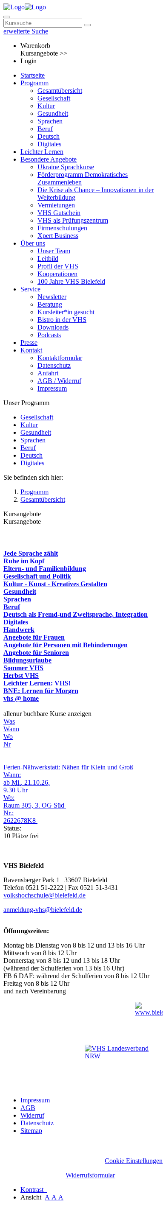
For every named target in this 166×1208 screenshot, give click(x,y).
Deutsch (48, 136)
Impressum (52, 388)
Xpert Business (57, 235)
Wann (11, 729)
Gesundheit (52, 113)
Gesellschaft (53, 98)
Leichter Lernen (41, 151)
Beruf (45, 128)
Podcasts (49, 334)
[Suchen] (87, 25)
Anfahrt (47, 373)
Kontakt (31, 350)
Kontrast (33, 1189)
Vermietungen (56, 205)
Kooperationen (57, 273)
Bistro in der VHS (61, 319)
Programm (34, 83)
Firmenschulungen (62, 228)
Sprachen (50, 121)
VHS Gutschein (58, 212)
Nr (7, 744)
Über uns (32, 243)
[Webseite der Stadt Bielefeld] (149, 1021)
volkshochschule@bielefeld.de (44, 895)
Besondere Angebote (48, 159)
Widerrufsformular (90, 1175)
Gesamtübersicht (59, 90)
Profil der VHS (57, 266)
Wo (8, 736)
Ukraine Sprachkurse (65, 167)
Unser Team (53, 250)
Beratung (49, 304)
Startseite (32, 75)
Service (30, 289)
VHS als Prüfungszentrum (72, 220)
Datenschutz (54, 365)
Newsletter (51, 296)
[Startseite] (24, 7)
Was (9, 721)
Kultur (46, 105)
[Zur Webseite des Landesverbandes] (124, 1065)
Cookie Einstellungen (134, 1160)
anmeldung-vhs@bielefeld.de (42, 909)
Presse (28, 342)
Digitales (49, 144)
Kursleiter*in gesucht (65, 312)
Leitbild (47, 258)
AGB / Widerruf (59, 380)
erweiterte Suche (25, 31)
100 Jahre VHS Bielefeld (71, 281)
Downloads (53, 327)
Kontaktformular (59, 357)
